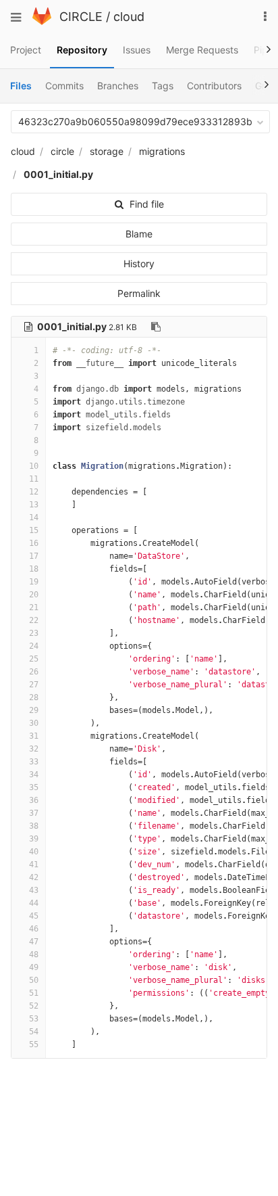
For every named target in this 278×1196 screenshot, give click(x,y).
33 (33, 761)
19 (33, 581)
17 (33, 556)
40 (33, 851)
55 (33, 1044)
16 (33, 543)
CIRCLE (81, 16)
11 (33, 479)
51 (33, 993)
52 (33, 1006)
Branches (117, 85)
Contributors (214, 85)
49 (33, 967)
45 (33, 916)
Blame (139, 233)
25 (33, 659)
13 (33, 504)
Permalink (139, 293)
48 (33, 954)
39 (33, 839)
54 (33, 1031)
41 (33, 864)
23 (33, 633)
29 (33, 710)
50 (33, 980)
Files (21, 85)
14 (33, 517)
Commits (64, 85)
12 (33, 492)
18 (33, 569)
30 (33, 723)
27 (33, 684)
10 (33, 466)
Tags (162, 85)
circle (62, 151)
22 (33, 620)
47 (33, 941)
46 (33, 929)
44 (33, 903)
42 (33, 877)
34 (33, 774)
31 (33, 736)
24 (33, 646)
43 (33, 890)
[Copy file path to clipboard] (156, 327)
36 (33, 800)
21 (33, 607)
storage (106, 151)
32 (33, 749)
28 (33, 697)
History (139, 263)
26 (33, 671)
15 (33, 530)
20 (33, 594)
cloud (128, 16)
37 (33, 813)
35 (33, 787)
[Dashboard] (41, 21)
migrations (162, 151)
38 (33, 826)
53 (33, 1019)
